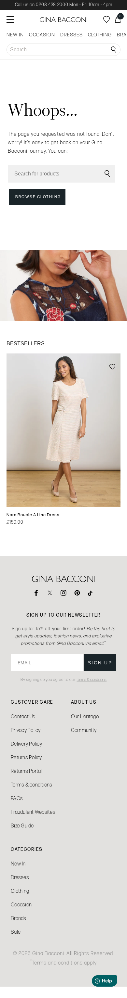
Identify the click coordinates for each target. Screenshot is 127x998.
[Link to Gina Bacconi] (63, 19)
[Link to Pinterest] (77, 593)
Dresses (20, 877)
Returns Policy (26, 757)
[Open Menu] (10, 19)
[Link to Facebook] (36, 593)
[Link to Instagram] (63, 593)
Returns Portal (26, 771)
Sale (16, 932)
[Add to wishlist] (112, 367)
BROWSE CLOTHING (38, 196)
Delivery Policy (26, 744)
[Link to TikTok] (91, 593)
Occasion (21, 905)
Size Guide (22, 826)
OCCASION (42, 35)
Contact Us (23, 716)
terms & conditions (91, 679)
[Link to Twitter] (50, 593)
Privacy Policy (26, 730)
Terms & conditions (31, 785)
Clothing (20, 891)
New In (18, 864)
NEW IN (15, 35)
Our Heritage (85, 716)
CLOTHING (100, 35)
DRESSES (71, 35)
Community (83, 730)
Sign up (100, 662)
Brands (18, 918)
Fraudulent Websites (33, 812)
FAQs (17, 798)
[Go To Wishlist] (106, 19)
